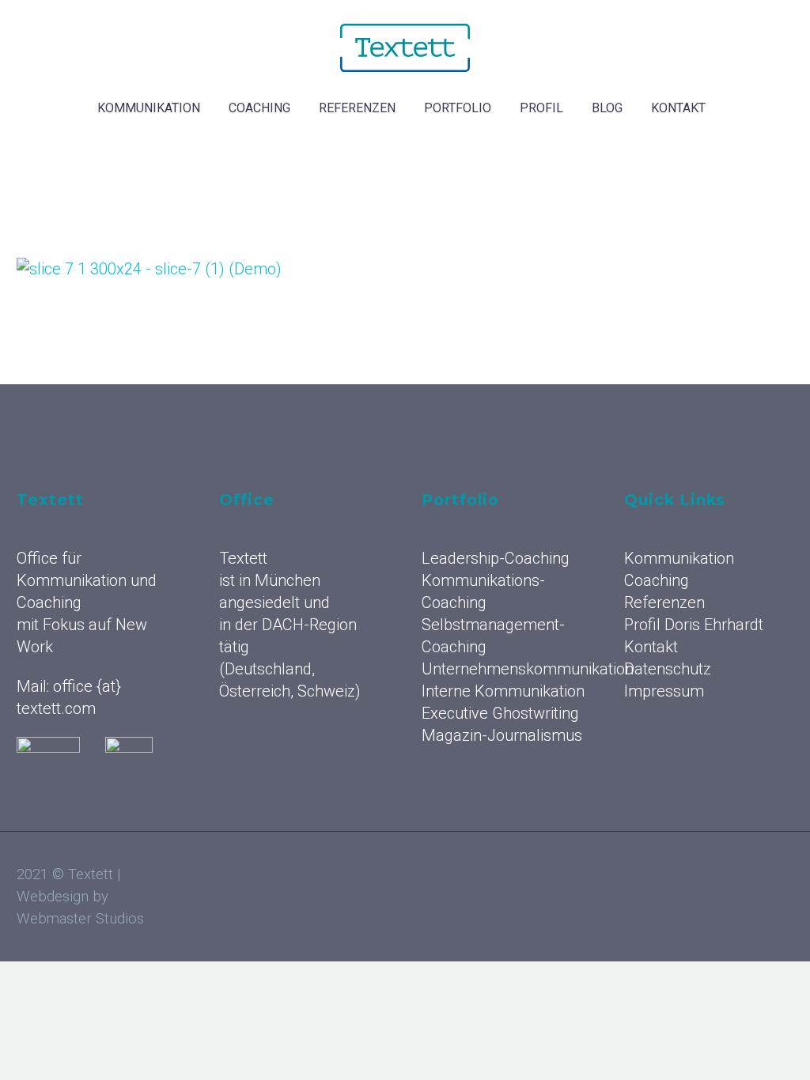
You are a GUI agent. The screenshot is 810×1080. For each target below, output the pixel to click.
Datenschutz (667, 668)
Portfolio (457, 107)
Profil (541, 107)
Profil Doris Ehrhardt (693, 624)
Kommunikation (148, 107)
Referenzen (357, 107)
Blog (607, 107)
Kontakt (678, 107)
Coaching (259, 107)
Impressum (664, 691)
